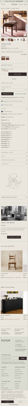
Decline (20, 401)
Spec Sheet (24, 54)
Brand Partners (4, 373)
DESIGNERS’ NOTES (7, 152)
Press (2, 371)
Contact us (3, 383)
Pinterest (17, 387)
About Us (3, 369)
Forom (3, 46)
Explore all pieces (14, 237)
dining (8, 8)
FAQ (2, 385)
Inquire (14, 79)
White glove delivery (20, 93)
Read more (4, 233)
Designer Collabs (5, 375)
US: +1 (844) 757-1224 (20, 346)
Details (3, 108)
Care (3, 156)
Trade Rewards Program (6, 390)
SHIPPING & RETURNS (8, 160)
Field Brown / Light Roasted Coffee (7, 58)
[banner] (14, 1)
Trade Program (4, 387)
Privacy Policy (11, 398)
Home (2, 8)
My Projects (17, 369)
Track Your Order (18, 371)
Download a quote (8, 104)
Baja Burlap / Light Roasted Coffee (3, 58)
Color (12, 52)
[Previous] (0, 1)
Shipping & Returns (19, 373)
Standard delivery (7, 93)
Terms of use (17, 375)
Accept (7, 401)
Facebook (17, 385)
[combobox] (4, 4)
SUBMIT (22, 358)
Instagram (17, 383)
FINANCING (4, 163)
